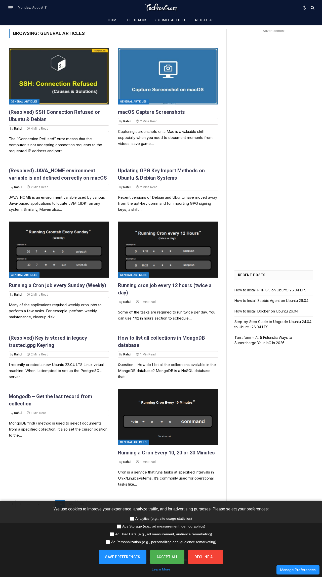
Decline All (205, 557)
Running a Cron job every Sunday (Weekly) (57, 285)
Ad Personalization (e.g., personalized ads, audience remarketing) (163, 542)
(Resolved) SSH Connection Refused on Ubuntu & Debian (55, 115)
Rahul (18, 128)
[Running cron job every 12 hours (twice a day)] (168, 250)
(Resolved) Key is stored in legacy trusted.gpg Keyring (48, 341)
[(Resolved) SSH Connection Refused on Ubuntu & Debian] (59, 76)
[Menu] (10, 7)
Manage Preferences (298, 570)
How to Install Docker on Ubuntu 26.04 (266, 311)
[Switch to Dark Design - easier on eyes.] (304, 8)
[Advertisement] (273, 65)
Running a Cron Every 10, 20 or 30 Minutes (166, 453)
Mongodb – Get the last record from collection (50, 400)
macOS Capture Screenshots (151, 112)
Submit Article (170, 20)
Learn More (161, 569)
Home (113, 20)
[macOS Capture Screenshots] (168, 76)
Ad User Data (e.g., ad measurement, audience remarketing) (163, 534)
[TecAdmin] (161, 7)
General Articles (24, 101)
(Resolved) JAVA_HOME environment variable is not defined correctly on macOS (58, 174)
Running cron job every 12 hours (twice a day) (165, 289)
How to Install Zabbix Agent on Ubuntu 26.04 (271, 300)
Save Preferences (122, 557)
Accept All (167, 557)
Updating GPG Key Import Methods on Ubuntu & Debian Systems (161, 174)
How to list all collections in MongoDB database (161, 341)
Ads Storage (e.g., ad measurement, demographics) (163, 526)
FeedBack (137, 20)
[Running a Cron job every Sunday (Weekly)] (59, 250)
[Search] (312, 7)
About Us (204, 20)
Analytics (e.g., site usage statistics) (163, 518)
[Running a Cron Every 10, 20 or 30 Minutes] (168, 417)
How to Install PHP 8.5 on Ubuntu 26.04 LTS (270, 290)
